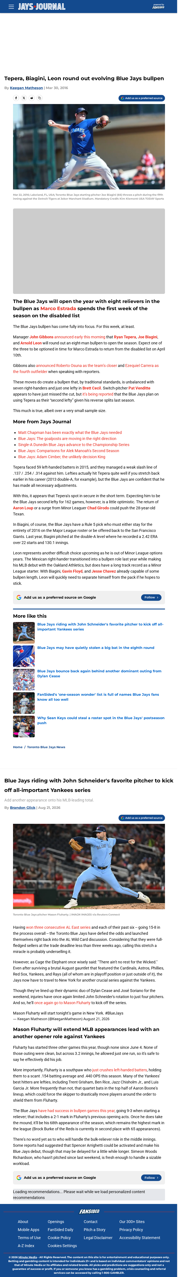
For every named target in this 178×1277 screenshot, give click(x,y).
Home (18, 747)
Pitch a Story (94, 1229)
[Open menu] (11, 6)
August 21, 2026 (96, 1018)
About (23, 1221)
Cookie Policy (59, 1237)
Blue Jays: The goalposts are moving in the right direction (67, 438)
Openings (56, 1221)
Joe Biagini (147, 337)
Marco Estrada (58, 308)
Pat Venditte (139, 388)
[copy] (39, 98)
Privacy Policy (131, 1229)
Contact (90, 1221)
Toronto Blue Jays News (46, 747)
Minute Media (27, 1257)
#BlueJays (114, 1013)
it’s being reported (97, 394)
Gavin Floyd (72, 571)
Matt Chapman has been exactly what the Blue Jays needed (70, 432)
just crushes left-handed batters (119, 1070)
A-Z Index (26, 1245)
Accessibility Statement (139, 1237)
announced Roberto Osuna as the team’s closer (76, 365)
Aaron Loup (23, 508)
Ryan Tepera (125, 337)
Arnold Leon (31, 343)
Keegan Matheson (26, 88)
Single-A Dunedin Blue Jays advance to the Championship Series (73, 444)
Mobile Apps (28, 1229)
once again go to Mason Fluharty (62, 1002)
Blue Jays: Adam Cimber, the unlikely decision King (61, 456)
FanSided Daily (60, 1229)
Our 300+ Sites (132, 1221)
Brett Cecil (91, 388)
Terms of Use (29, 1237)
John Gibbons (41, 337)
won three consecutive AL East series (58, 927)
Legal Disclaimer (98, 1237)
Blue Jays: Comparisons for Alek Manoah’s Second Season (68, 450)
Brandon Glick (22, 808)
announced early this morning (79, 337)
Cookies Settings (62, 1245)
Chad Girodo (98, 508)
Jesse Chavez (104, 571)
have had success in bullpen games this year (76, 1110)
